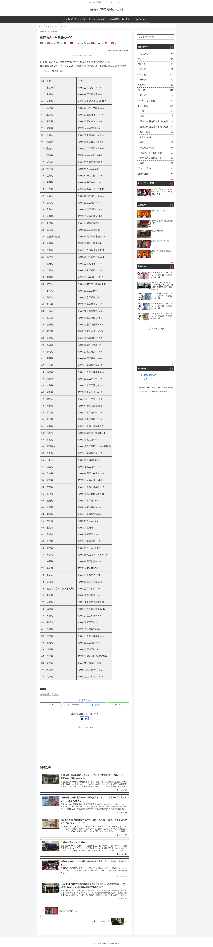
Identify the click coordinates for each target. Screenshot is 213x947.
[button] (172, 37)
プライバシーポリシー (144, 391)
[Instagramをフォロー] (87, 718)
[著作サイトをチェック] (82, 718)
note (143, 379)
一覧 (44, 689)
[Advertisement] (84, 744)
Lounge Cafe (147, 375)
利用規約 (156, 391)
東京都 (56, 694)
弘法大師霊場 (46, 694)
